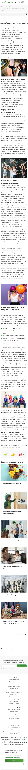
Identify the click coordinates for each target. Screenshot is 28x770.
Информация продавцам (14, 707)
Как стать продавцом (14, 709)
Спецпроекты (14, 711)
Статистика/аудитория (14, 686)
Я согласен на (15, 668)
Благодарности (14, 688)
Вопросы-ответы (14, 694)
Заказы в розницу (14, 699)
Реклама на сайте (14, 716)
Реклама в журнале (14, 714)
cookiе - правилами (14, 757)
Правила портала (14, 682)
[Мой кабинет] (19, 2)
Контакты (14, 730)
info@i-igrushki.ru (15, 727)
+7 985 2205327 (15, 725)
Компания (14, 677)
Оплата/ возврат (14, 701)
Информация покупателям (14, 692)
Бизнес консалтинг (14, 718)
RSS (26, 14)
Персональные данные (14, 684)
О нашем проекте (14, 679)
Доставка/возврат (14, 703)
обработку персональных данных (18, 668)
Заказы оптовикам (14, 696)
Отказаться (14, 764)
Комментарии (7, 643)
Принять (14, 760)
